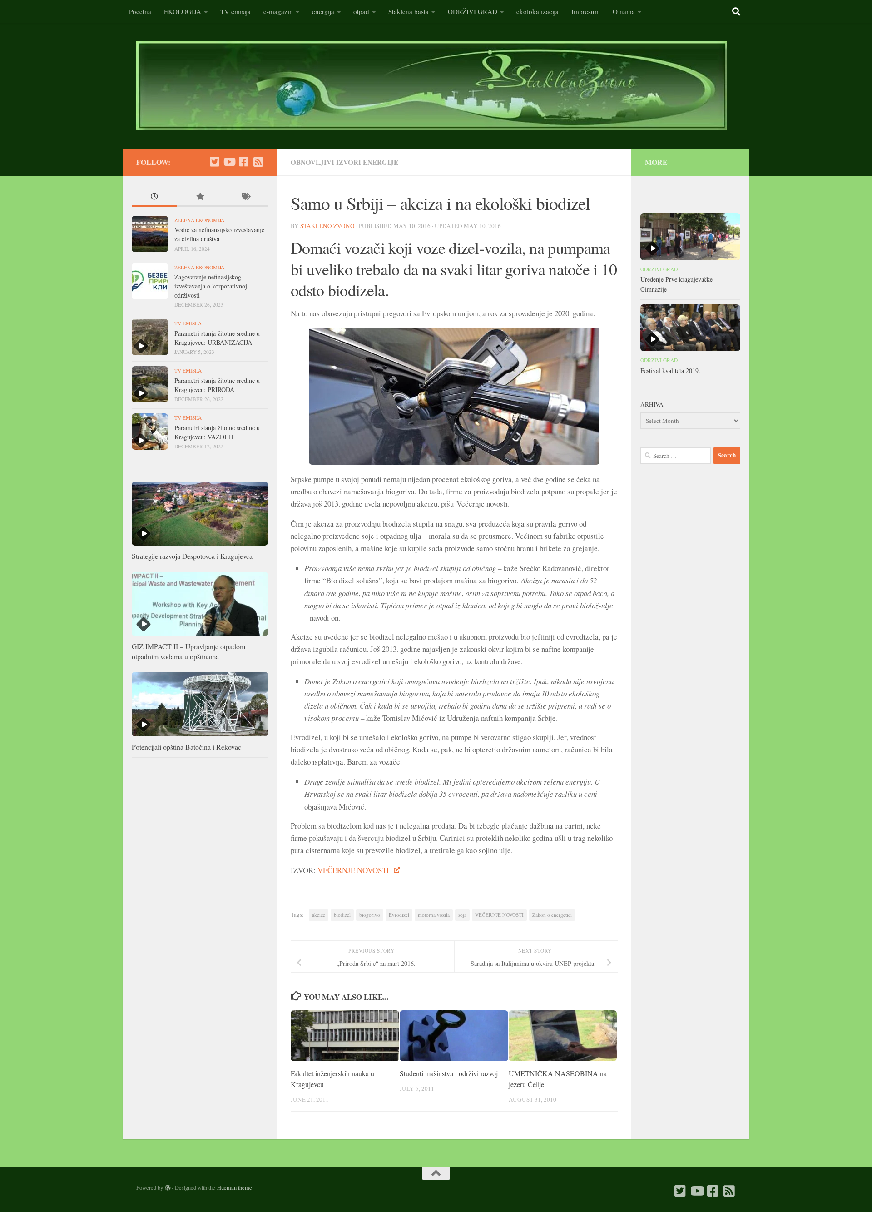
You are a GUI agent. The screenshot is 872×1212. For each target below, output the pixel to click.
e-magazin (278, 11)
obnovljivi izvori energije (344, 162)
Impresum (585, 11)
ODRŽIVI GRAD (472, 11)
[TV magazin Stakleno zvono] (228, 161)
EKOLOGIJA (182, 11)
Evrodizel (399, 914)
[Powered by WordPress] (167, 1188)
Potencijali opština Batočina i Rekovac (186, 746)
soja (462, 914)
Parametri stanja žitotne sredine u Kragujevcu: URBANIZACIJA (217, 338)
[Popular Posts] (200, 197)
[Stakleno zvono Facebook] (243, 161)
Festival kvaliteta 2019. (670, 370)
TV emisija (235, 11)
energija (323, 11)
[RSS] (258, 161)
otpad (361, 11)
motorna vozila (434, 914)
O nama (624, 11)
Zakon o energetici (552, 914)
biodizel (342, 914)
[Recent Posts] (154, 197)
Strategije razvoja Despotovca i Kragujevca (192, 556)
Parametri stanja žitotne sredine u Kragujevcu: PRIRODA (217, 385)
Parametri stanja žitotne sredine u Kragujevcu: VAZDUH (217, 432)
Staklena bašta (408, 11)
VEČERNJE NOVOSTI (354, 870)
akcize (318, 914)
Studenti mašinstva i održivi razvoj (449, 1073)
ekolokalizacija (537, 11)
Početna (140, 11)
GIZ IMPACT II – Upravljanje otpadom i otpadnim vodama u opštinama (190, 651)
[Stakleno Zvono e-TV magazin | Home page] (431, 85)
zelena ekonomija (199, 220)
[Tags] (245, 197)
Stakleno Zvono (327, 226)
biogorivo (369, 914)
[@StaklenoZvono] (214, 161)
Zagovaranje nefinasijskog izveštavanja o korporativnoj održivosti (210, 286)
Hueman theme (234, 1187)
